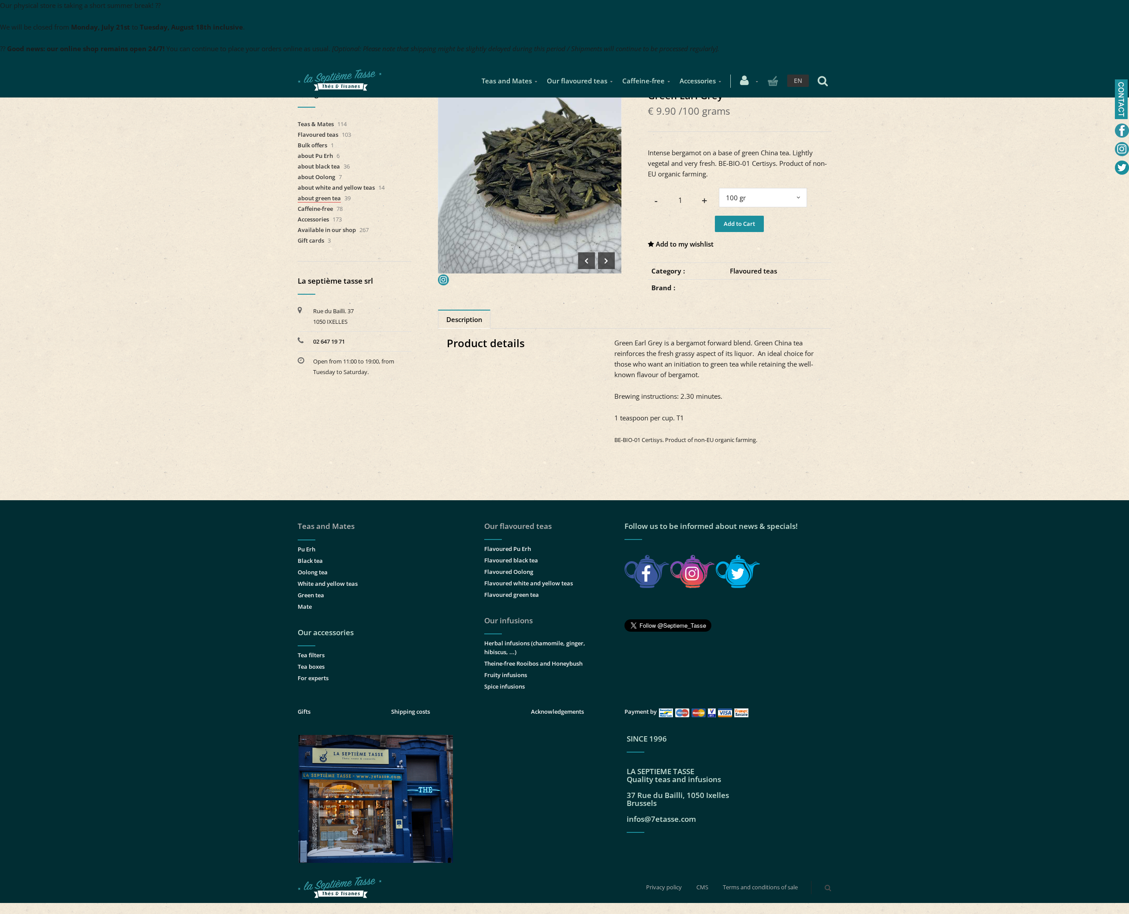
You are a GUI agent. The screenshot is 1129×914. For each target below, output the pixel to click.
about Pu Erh (315, 156)
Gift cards (311, 240)
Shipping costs (410, 711)
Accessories (698, 80)
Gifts (304, 711)
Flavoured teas (753, 270)
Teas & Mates (316, 124)
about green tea (319, 198)
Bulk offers (312, 145)
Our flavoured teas (577, 80)
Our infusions (508, 620)
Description (464, 319)
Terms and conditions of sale (760, 887)
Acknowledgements (557, 711)
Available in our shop (327, 230)
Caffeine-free (643, 80)
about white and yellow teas (336, 187)
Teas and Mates (507, 80)
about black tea (319, 166)
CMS (702, 887)
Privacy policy (664, 887)
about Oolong (316, 177)
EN (798, 80)
